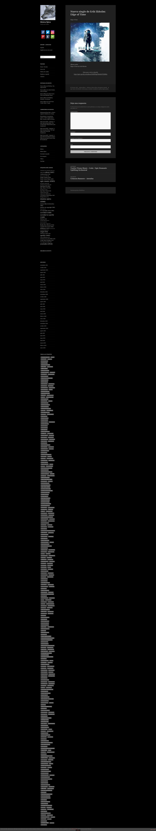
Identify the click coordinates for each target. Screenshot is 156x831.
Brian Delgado (44, 399)
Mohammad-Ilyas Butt (45, 112)
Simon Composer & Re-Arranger (46, 742)
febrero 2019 (43, 345)
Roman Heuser (44, 716)
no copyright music (47, 210)
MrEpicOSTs (44, 197)
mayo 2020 (42, 309)
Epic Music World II (45, 505)
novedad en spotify (47, 656)
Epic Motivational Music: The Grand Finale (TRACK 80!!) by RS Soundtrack (47, 124)
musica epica (46, 636)
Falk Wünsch (51, 515)
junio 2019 (42, 335)
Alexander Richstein (44, 372)
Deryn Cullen (43, 456)
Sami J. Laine (43, 723)
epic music (47, 181)
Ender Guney (45, 177)
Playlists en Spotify (44, 74)
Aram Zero (51, 387)
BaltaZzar (43, 395)
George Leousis (44, 536)
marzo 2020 (43, 313)
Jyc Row (51, 586)
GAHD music (51, 532)
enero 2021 (42, 289)
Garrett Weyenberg (44, 534)
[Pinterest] (43, 37)
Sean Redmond (50, 731)
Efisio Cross (42, 175)
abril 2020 (42, 311)
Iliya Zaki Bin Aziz (44, 555)
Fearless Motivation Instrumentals (46, 517)
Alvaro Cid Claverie (44, 376)
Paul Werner (43, 668)
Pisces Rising (51, 683)
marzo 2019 (43, 343)
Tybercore (43, 807)
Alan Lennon (50, 366)
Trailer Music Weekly (47, 240)
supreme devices (44, 763)
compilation (43, 433)
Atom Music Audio (45, 391)
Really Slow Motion (47, 225)
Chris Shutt (43, 414)
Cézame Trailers (44, 435)
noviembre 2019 (44, 323)
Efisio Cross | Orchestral (46, 468)
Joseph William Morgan (45, 582)
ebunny (42, 466)
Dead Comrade (44, 452)
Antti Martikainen (44, 387)
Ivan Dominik (50, 565)
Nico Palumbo (50, 647)
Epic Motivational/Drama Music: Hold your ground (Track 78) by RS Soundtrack (47, 138)
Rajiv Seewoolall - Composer (46, 121)
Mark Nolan (43, 607)
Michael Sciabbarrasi (45, 621)
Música (42, 149)
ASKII (50, 389)
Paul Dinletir (43, 666)
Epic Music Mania (44, 496)
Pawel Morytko (50, 668)
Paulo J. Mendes (51, 666)
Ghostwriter (51, 536)
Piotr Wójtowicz (44, 683)
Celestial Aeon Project (45, 408)
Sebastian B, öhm (44, 733)
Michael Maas (44, 619)
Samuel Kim (44, 729)
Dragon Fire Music (44, 464)
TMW (52, 238)
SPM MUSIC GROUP (45, 233)
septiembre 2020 (44, 299)
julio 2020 (42, 304)
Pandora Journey (45, 664)
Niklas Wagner (50, 649)
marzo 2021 (43, 284)
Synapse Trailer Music (45, 765)
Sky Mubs (43, 752)
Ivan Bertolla (43, 565)
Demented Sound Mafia (46, 454)
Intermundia (52, 561)
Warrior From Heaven (45, 813)
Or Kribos (50, 662)
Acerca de (42, 69)
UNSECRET (43, 809)
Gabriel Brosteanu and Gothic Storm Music (47, 530)
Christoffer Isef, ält (44, 418)
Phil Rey (43, 219)
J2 (49, 567)
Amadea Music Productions (46, 378)
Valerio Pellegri (43, 811)
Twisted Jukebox (44, 803)
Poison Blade (49, 687)
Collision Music (44, 429)
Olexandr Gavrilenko (44, 660)
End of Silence (43, 481)
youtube (46, 244)
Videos (41, 158)
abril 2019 (42, 340)
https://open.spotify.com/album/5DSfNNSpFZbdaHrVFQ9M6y (90, 74)
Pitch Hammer (50, 685)
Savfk (50, 729)
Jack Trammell (43, 569)
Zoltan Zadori (43, 824)
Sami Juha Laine (51, 723)
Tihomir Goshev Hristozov (45, 784)
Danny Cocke (44, 441)
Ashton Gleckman (44, 389)
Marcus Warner (51, 605)
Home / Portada (44, 67)
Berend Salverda (50, 395)
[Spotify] (53, 37)
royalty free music (47, 227)
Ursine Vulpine (50, 809)
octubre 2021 (43, 267)
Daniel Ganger (43, 437)
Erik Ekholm (49, 511)
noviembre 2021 (44, 265)
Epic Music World (45, 191)
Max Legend (50, 613)
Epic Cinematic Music (45, 483)
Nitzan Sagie (51, 651)
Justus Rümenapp (44, 586)
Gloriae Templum (45, 540)
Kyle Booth (51, 592)
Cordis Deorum (50, 433)
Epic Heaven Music (45, 485)
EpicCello (50, 481)
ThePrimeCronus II (44, 775)
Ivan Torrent (43, 567)
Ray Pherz (43, 704)
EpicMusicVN (45, 186)
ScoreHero (43, 731)
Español (42, 47)
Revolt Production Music (45, 710)
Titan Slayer (51, 786)
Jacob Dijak (50, 569)
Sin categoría (43, 156)
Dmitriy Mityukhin (44, 460)
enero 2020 (42, 318)
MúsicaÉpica (83, 87)
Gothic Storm (44, 192)
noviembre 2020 (44, 294)
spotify (45, 235)
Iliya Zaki (48, 553)
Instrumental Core (44, 561)
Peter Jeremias (44, 672)
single (44, 232)
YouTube (42, 161)
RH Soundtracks (44, 712)
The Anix (49, 767)
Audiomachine (45, 174)
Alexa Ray (52, 372)
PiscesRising (43, 685)
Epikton (51, 509)
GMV (51, 542)
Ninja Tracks (43, 209)
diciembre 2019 (44, 321)
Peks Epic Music (44, 670)
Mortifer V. (43, 630)
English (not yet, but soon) (46, 50)
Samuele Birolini (44, 727)
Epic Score (43, 507)
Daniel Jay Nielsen (44, 439)
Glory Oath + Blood (44, 542)
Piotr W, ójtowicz (51, 681)
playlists (43, 687)
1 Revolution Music (45, 357)
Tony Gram (43, 792)
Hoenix (42, 553)
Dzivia (51, 464)
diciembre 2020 (44, 292)
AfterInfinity (43, 170)
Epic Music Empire (45, 492)
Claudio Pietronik (44, 427)
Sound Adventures (50, 752)
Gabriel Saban (44, 532)
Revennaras (43, 708)
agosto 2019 (43, 330)
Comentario (74, 111)
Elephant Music (44, 470)
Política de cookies (44, 71)
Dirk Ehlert (43, 458)
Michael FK (43, 615)
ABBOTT (49, 359)
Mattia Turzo (43, 611)
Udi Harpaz (49, 807)
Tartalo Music (43, 767)
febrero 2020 (43, 316)
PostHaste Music (44, 691)
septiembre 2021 (44, 270)
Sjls (50, 750)
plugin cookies (153, 829)
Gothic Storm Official (45, 193)
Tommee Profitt (50, 788)
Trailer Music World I (45, 796)
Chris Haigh (49, 410)
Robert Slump (51, 712)
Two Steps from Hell (45, 241)
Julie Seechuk (50, 584)
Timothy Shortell (44, 786)
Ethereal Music (51, 513)
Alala (42, 172)
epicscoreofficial (51, 507)
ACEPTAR (78, 830)
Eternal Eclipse (44, 513)
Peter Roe (51, 672)
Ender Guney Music (46, 179)
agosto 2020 (43, 301)
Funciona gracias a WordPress (77, 190)
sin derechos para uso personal (47, 748)
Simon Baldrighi (44, 740)
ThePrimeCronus (45, 238)
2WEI (52, 357)
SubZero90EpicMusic (45, 237)
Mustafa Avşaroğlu (44, 643)
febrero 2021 (43, 287)
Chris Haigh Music (45, 412)
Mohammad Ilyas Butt (45, 628)
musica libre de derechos (47, 638)
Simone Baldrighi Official (45, 744)
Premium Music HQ (44, 220)
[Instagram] (53, 32)
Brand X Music (50, 397)
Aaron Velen (43, 359)
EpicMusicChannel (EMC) (45, 184)
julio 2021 (42, 275)
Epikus (42, 511)
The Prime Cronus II (44, 773)
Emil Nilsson (43, 475)
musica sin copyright (47, 207)
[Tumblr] (48, 37)
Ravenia (51, 702)
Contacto (42, 76)
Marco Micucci (43, 605)
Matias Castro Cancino (45, 609)
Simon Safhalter (44, 746)
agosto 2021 (43, 272)
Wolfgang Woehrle (45, 817)
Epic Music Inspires (44, 494)
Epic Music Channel (44, 183)
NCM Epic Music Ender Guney (47, 645)
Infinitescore (43, 559)
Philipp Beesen (51, 674)
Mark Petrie (50, 607)
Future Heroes (43, 528)
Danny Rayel (51, 441)
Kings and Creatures (45, 590)
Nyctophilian (43, 658)
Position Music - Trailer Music (47, 689)
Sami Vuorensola (44, 725)
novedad (45, 213)
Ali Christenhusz (51, 374)
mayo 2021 (42, 279)
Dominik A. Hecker (44, 462)
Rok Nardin (51, 714)
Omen (51, 660)
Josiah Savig (43, 584)
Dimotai (49, 456)
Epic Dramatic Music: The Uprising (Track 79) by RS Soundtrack (47, 131)
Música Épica (45, 22)
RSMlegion (44, 228)
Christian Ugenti (44, 416)
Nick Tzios (43, 647)
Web (71, 144)
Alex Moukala (43, 374)
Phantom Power (44, 674)
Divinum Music (50, 458)
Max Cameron (50, 611)
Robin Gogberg (44, 714)
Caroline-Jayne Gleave (45, 404)
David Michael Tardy (45, 450)
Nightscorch (43, 649)
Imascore (43, 557)
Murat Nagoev (43, 634)
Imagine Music (51, 555)
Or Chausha (43, 662)
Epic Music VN (45, 188)
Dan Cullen (51, 435)
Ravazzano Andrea (44, 702)
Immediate (49, 557)
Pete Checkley (51, 670)
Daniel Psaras (52, 439)
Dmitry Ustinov (51, 460)
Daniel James (50, 437)
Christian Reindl (50, 414)
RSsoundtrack (52, 228)
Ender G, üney (51, 475)
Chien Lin (43, 410)
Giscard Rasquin (44, 538)
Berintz (43, 397)
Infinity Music (50, 559)
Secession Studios (44, 230)
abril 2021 (42, 282)
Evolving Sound (44, 515)
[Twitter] (48, 32)
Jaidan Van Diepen (44, 571)
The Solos (52, 775)
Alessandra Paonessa (45, 370)
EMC (47, 175)
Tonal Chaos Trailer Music (46, 790)
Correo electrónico (76, 138)
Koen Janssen (44, 592)
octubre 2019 (43, 326)
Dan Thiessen (44, 443)
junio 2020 (42, 306)
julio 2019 (42, 333)
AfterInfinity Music (50, 170)
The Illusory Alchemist (44, 769)
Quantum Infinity (44, 695)
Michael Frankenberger (45, 617)
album (49, 172)
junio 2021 (42, 277)
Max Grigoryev (43, 613)
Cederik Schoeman (44, 406)
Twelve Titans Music (45, 801)
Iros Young (43, 563)
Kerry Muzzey (43, 588)
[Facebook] (43, 32)
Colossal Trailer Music (45, 431)
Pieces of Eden (44, 681)
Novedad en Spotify (44, 154)
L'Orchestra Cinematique (47, 195)
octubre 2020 (43, 296)
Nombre (73, 132)
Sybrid (51, 763)
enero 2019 (42, 347)
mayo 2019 (42, 338)
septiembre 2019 (44, 328)
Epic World (44, 509)
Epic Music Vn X (43, 189)
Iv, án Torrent (50, 563)
